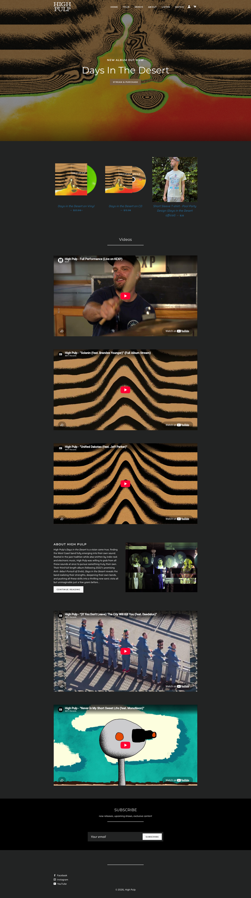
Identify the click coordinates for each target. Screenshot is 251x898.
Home (114, 7)
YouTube (62, 884)
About (152, 7)
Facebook (62, 875)
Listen (166, 7)
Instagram (62, 879)
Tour (126, 7)
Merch (139, 7)
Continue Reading (68, 589)
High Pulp (130, 889)
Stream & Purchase (125, 82)
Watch (179, 7)
